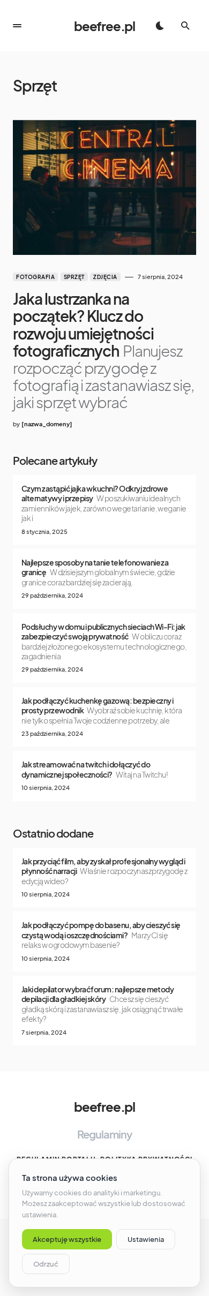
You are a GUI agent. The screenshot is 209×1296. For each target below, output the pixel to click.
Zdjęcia (105, 277)
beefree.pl (104, 26)
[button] (17, 26)
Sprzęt (74, 277)
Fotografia (35, 277)
